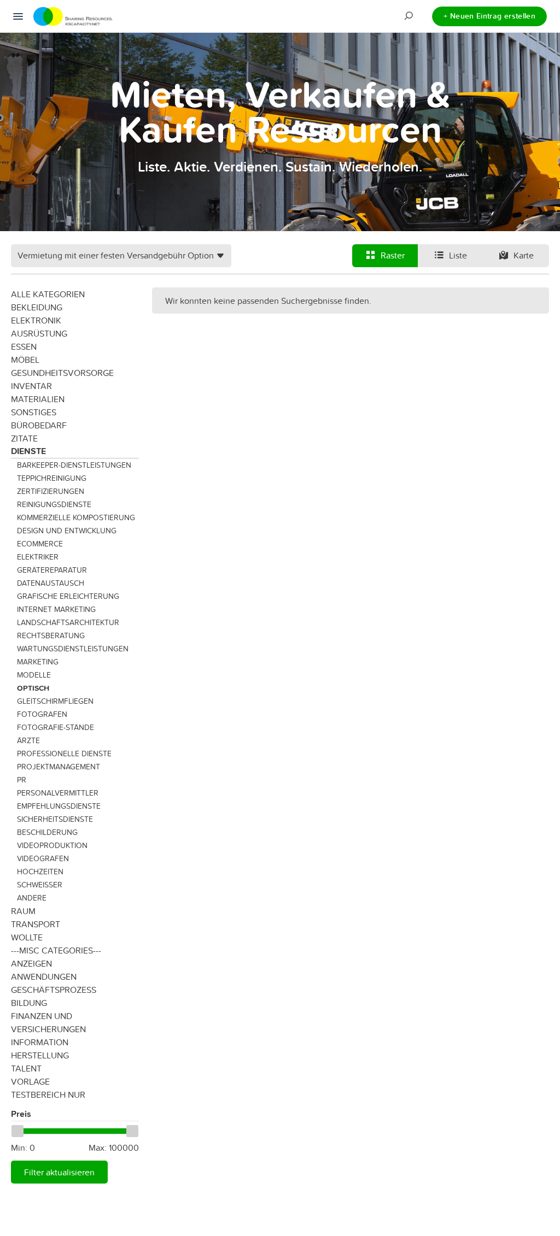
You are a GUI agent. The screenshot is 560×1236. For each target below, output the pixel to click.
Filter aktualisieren (59, 1172)
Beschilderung (47, 832)
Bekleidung (36, 307)
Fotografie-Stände (55, 727)
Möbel (25, 360)
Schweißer (39, 884)
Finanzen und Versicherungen (48, 1022)
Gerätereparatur (52, 569)
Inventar (31, 386)
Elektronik (36, 320)
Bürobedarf (39, 425)
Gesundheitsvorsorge (62, 373)
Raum (23, 911)
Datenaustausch (50, 583)
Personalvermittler (57, 792)
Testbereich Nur (48, 1094)
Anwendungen (44, 976)
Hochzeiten (40, 871)
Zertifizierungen (50, 491)
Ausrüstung (39, 333)
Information (39, 1042)
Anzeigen (31, 963)
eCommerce (40, 543)
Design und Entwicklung (66, 530)
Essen (24, 346)
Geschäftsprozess (53, 990)
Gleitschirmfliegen (55, 701)
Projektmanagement (58, 766)
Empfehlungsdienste (59, 806)
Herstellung (40, 1055)
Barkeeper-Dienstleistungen (74, 465)
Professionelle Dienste (64, 753)
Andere (31, 897)
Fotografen (42, 714)
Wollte (27, 937)
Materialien (38, 399)
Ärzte (28, 740)
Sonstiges (33, 412)
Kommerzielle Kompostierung (76, 517)
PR (21, 779)
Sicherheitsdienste (55, 819)
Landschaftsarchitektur (68, 622)
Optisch (33, 687)
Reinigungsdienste (54, 504)
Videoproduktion (52, 845)
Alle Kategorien (48, 294)
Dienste (28, 451)
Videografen (43, 858)
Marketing (38, 661)
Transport (35, 924)
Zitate (24, 438)
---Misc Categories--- (56, 950)
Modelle (34, 674)
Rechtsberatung (51, 635)
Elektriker (38, 556)
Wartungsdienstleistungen (73, 648)
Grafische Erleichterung (68, 596)
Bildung (29, 1003)
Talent (26, 1068)
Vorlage (30, 1081)
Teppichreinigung (51, 478)
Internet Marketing (56, 609)
